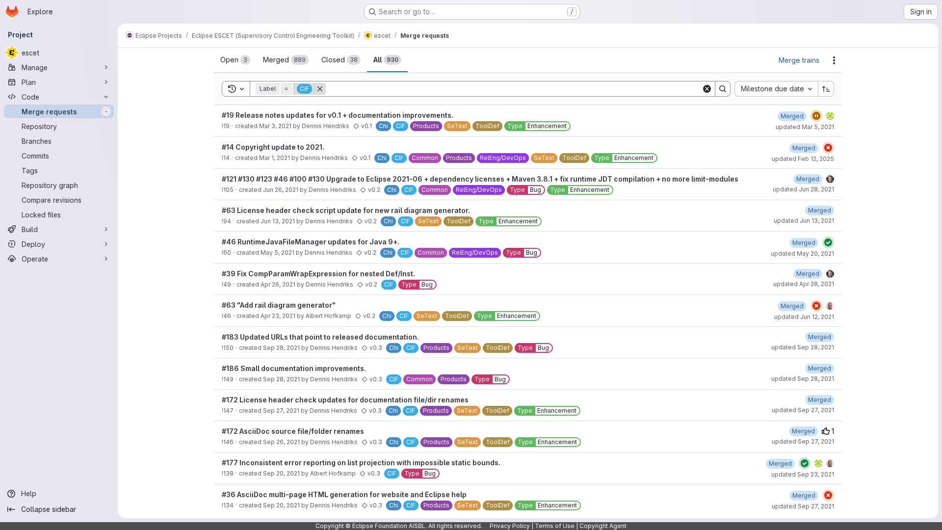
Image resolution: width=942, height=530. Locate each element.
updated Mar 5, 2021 (805, 127)
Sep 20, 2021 (281, 473)
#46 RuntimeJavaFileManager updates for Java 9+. (310, 242)
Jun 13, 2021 (278, 221)
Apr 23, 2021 (278, 315)
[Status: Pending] (816, 116)
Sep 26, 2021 (281, 442)
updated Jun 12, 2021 (804, 316)
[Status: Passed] (828, 242)
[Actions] (834, 60)
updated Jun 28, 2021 (803, 189)
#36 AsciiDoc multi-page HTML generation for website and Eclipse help (344, 494)
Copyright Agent (603, 526)
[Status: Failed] (828, 148)
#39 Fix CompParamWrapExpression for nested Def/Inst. (318, 273)
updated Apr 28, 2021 (803, 284)
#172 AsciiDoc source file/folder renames (293, 431)
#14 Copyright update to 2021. (273, 147)
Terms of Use (555, 526)
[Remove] (320, 89)
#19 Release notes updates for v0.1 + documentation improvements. (337, 115)
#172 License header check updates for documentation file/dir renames (345, 400)
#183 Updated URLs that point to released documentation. (320, 337)
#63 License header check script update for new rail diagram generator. (346, 210)
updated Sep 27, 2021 (803, 410)
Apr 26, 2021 (278, 284)
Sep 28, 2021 (281, 347)
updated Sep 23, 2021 (802, 474)
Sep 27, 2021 (281, 410)
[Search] (723, 89)
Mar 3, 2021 (275, 126)
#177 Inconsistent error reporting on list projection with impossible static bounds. (361, 462)
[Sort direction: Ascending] (826, 89)
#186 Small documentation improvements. (294, 368)
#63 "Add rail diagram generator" (279, 305)
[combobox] (776, 89)
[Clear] (707, 89)
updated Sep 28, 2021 (802, 347)
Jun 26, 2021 (280, 189)
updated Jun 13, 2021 (804, 220)
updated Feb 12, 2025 (803, 158)
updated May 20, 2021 (802, 253)
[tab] (235, 60)
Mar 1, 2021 (274, 157)
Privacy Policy (510, 526)
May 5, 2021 (277, 252)
